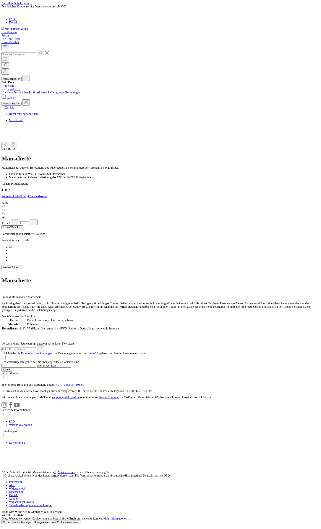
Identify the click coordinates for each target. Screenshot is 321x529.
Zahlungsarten (56, 92)
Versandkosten (66, 472)
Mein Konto (16, 120)
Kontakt (13, 22)
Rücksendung (17, 442)
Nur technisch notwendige (17, 522)
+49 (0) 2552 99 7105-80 (69, 384)
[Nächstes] (13, 145)
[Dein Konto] (5, 71)
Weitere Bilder (11, 267)
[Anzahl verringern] (14, 222)
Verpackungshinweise (22, 501)
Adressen (42, 92)
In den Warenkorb (12, 227)
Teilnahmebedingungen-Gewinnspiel (30, 505)
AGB (95, 353)
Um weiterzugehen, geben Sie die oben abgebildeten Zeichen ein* (40, 362)
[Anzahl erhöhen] (34, 222)
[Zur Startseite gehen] (14, 28)
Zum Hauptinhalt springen (16, 3)
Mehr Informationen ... (116, 518)
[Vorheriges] (5, 145)
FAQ (12, 19)
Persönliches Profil (25, 92)
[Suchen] (40, 53)
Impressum (15, 481)
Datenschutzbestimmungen (37, 353)
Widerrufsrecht (17, 488)
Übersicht (7, 92)
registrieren (13, 89)
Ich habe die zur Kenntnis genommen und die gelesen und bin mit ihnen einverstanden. (76, 353)
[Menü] (5, 47)
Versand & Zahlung (20, 424)
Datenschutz (16, 491)
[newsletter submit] (40, 348)
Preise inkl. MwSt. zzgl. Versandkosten (24, 196)
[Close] (2, 526)
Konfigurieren (41, 522)
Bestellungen (72, 92)
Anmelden (7, 85)
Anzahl (5, 223)
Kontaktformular (109, 397)
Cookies (14, 498)
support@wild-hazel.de (66, 397)
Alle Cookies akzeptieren (65, 522)
